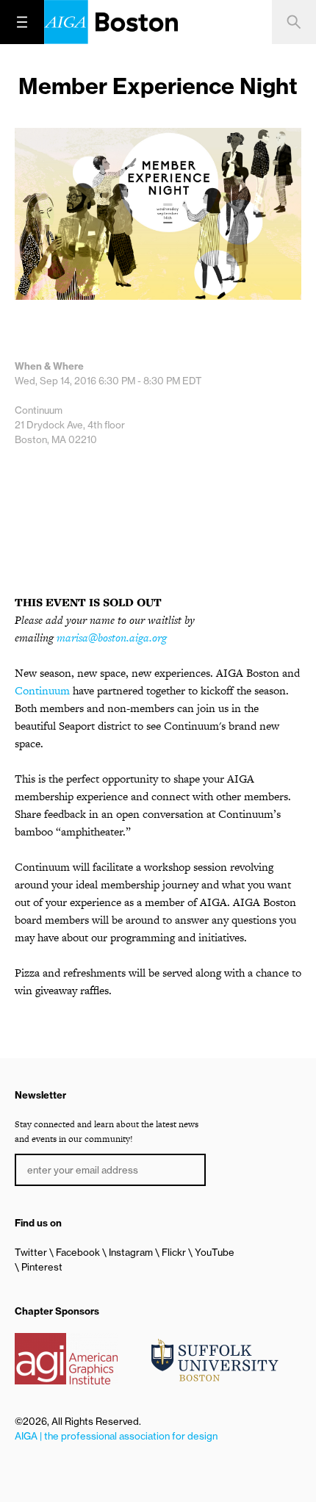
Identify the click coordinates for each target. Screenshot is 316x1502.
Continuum (42, 690)
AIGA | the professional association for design (116, 1436)
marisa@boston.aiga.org (112, 637)
